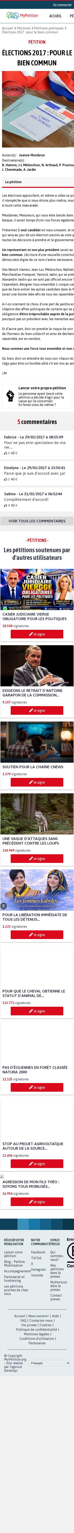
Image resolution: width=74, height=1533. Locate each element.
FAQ (23, 1362)
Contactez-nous (41, 1362)
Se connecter (62, 4)
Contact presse (56, 1339)
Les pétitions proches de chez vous (16, 1332)
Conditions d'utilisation (36, 1380)
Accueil (55, 16)
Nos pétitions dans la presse (57, 1312)
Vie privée (29, 1367)
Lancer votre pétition (13, 1296)
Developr (11, 1412)
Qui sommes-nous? (57, 1297)
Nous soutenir (38, 1358)
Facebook (38, 1294)
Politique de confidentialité (36, 1371)
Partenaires (37, 1385)
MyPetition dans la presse (58, 1327)
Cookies (46, 1367)
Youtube (37, 1317)
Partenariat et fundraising (14, 1320)
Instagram (38, 1311)
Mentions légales (36, 1376)
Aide (55, 1358)
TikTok (36, 1300)
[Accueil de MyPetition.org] (22, 16)
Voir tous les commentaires (37, 524)
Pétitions (23, 28)
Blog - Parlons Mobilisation (14, 1305)
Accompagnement (17, 1313)
